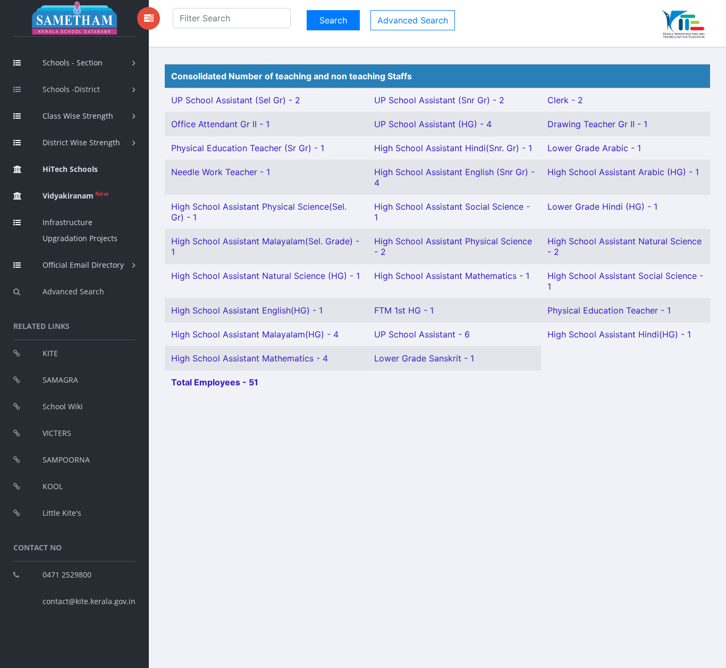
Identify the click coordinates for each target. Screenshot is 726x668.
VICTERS (57, 433)
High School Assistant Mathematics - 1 (451, 275)
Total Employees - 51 (214, 382)
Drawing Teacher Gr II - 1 (597, 124)
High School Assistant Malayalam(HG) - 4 (255, 334)
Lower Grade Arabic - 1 (594, 148)
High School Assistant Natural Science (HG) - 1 (265, 275)
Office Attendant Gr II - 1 (220, 124)
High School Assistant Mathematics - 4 (249, 358)
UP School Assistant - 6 (422, 334)
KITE (50, 353)
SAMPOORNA (66, 460)
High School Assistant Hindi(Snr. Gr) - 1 (453, 148)
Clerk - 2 (565, 100)
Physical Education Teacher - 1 (609, 310)
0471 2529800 (67, 575)
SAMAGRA (60, 380)
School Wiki (63, 406)
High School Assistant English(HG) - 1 (247, 310)
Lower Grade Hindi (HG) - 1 (602, 206)
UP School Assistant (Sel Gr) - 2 (235, 100)
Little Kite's (62, 513)
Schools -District (71, 89)
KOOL (53, 486)
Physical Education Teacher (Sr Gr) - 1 (247, 148)
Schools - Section (73, 62)
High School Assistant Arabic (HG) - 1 (623, 172)
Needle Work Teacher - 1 (220, 172)
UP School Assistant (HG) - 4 (433, 124)
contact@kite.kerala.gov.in (89, 601)
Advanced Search (73, 291)
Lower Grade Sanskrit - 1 (424, 358)
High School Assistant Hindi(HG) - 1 (619, 334)
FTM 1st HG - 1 (404, 310)
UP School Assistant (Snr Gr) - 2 (439, 100)
